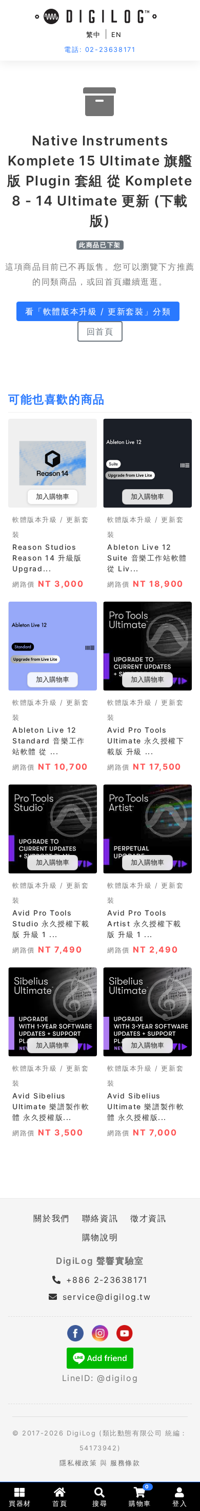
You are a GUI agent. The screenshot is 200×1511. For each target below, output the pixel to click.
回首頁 (100, 331)
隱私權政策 (78, 1463)
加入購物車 (52, 496)
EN (116, 35)
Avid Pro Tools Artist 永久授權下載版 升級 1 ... (144, 923)
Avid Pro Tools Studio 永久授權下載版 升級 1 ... (51, 923)
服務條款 (125, 1463)
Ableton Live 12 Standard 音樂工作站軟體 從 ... (48, 740)
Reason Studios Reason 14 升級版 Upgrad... (47, 558)
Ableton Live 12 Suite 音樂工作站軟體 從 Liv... (147, 558)
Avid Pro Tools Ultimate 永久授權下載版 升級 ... (145, 740)
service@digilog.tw (107, 1297)
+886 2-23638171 (105, 1280)
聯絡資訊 (100, 1218)
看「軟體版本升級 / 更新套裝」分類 (98, 311)
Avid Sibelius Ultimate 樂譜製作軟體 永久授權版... (50, 1106)
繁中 (93, 35)
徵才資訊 (148, 1218)
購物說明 (100, 1237)
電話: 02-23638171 (99, 49)
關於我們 (51, 1218)
